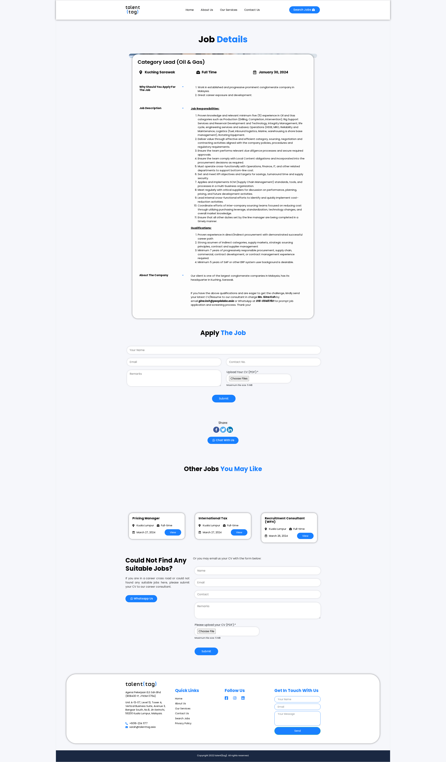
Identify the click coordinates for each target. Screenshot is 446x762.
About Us (207, 10)
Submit (224, 399)
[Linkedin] (230, 430)
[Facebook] (216, 430)
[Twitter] (223, 430)
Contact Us (252, 10)
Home (190, 10)
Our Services (228, 10)
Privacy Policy (183, 723)
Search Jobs (182, 718)
